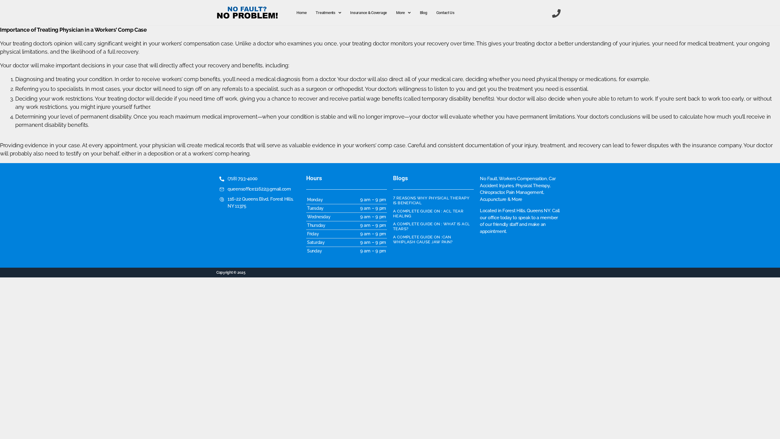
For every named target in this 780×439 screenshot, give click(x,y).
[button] (328, 12)
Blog (423, 12)
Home (301, 12)
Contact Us (445, 12)
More (400, 12)
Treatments (325, 12)
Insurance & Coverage (368, 12)
